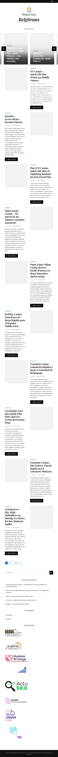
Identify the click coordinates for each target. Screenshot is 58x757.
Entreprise (9, 615)
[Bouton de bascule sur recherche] (52, 1)
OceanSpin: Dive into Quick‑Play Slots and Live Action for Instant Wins (15, 416)
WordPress (29, 754)
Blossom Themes (41, 752)
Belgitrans (29, 19)
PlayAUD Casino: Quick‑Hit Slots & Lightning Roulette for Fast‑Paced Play (40, 172)
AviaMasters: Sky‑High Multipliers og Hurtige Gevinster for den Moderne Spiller (15, 517)
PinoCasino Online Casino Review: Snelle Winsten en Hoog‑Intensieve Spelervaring (40, 270)
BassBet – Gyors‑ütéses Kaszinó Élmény (14, 119)
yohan (33, 83)
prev (4, 48)
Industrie (13, 51)
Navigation (29, 29)
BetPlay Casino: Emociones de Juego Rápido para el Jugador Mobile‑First (15, 320)
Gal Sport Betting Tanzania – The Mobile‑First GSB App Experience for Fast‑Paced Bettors (46, 54)
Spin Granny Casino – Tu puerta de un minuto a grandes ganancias (14, 216)
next (54, 48)
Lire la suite (37, 107)
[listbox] (29, 49)
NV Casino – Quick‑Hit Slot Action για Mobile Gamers (39, 76)
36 (16, 563)
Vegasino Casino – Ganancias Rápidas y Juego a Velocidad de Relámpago (41, 368)
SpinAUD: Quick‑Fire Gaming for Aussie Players (20, 57)
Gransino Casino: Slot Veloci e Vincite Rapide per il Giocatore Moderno (41, 467)
